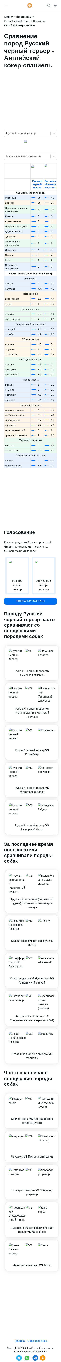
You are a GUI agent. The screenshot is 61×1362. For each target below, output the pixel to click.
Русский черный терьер (37, 184)
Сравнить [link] (38, 21)
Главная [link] (8, 16)
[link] (31, 663)
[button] (31, 663)
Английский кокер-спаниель (50, 184)
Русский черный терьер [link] (17, 21)
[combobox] (6, 133)
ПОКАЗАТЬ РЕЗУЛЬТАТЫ (30, 601)
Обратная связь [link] (37, 1340)
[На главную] (29, 5)
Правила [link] (19, 1340)
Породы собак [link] (24, 16)
